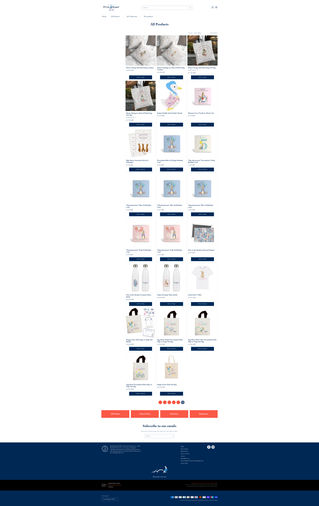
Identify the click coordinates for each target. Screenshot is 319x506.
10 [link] (182, 402)
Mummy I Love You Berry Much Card (201, 113)
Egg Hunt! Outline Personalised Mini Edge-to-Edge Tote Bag (170, 341)
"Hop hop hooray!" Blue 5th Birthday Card (138, 206)
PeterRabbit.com (185, 458)
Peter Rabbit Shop (186, 500)
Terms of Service (185, 453)
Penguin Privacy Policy (197, 483)
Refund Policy (184, 451)
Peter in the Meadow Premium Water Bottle (138, 296)
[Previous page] (160, 402)
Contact (183, 456)
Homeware (174, 414)
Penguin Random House (115, 485)
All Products (115, 16)
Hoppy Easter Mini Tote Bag (167, 384)
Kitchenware (203, 414)
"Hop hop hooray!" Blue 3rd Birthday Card (200, 206)
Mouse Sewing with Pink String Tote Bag (202, 68)
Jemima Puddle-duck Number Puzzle (169, 113)
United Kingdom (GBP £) (109, 499)
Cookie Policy (215, 483)
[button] (116, 17)
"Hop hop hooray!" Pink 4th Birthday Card (169, 251)
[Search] (190, 8)
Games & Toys (144, 414)
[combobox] (167, 8)
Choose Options (140, 169)
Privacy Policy (184, 449)
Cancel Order (184, 463)
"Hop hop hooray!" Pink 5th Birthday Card (138, 251)
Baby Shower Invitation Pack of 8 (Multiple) (137, 161)
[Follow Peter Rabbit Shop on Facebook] (209, 447)
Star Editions (206, 500)
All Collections (132, 16)
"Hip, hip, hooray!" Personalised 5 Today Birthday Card (201, 161)
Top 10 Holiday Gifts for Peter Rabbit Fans (192, 461)
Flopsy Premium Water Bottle (167, 295)
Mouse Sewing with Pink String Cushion (140, 68)
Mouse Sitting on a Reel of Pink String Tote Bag (139, 114)
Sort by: (190, 33)
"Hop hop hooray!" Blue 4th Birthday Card (169, 206)
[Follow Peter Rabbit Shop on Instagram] (213, 447)
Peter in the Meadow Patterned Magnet (201, 250)
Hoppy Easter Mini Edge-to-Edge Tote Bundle (139, 341)
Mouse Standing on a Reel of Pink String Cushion (171, 69)
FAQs (182, 446)
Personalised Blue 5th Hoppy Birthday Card (170, 161)
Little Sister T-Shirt (195, 295)
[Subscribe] (172, 436)
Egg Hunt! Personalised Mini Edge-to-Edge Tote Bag (139, 385)
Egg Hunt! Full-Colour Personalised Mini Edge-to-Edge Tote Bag (202, 341)
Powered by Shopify (214, 500)
